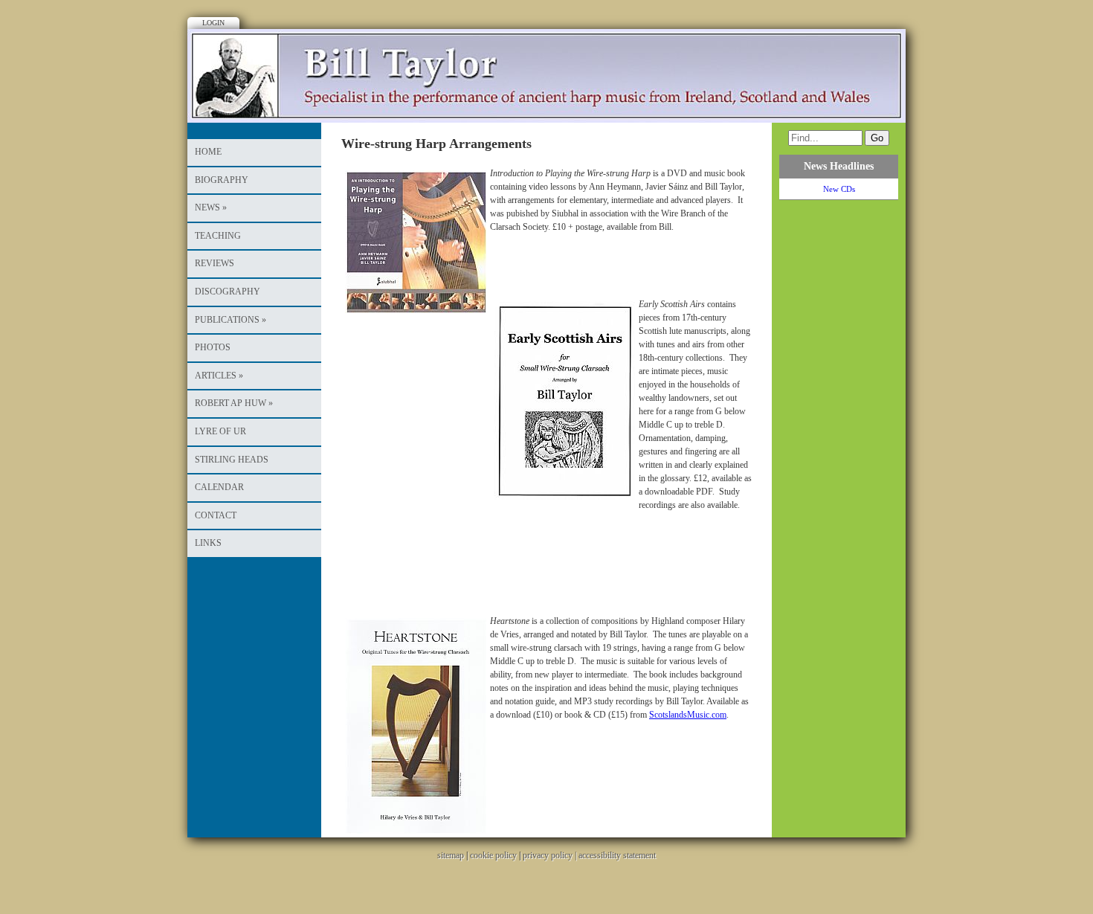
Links (208, 543)
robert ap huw (234, 403)
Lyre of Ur (220, 431)
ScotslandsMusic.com (687, 714)
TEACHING (218, 236)
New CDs (839, 188)
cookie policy (493, 855)
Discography (227, 291)
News (211, 207)
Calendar (219, 487)
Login (213, 23)
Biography (221, 180)
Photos (212, 347)
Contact (215, 515)
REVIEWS (214, 263)
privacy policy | (550, 855)
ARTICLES (219, 375)
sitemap (450, 855)
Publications (230, 320)
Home (208, 152)
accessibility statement (617, 855)
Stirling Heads (231, 459)
